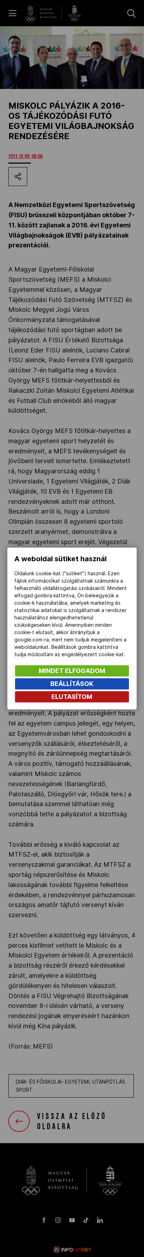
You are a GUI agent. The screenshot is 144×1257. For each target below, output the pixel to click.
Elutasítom (71, 696)
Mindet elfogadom (72, 670)
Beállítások (71, 683)
